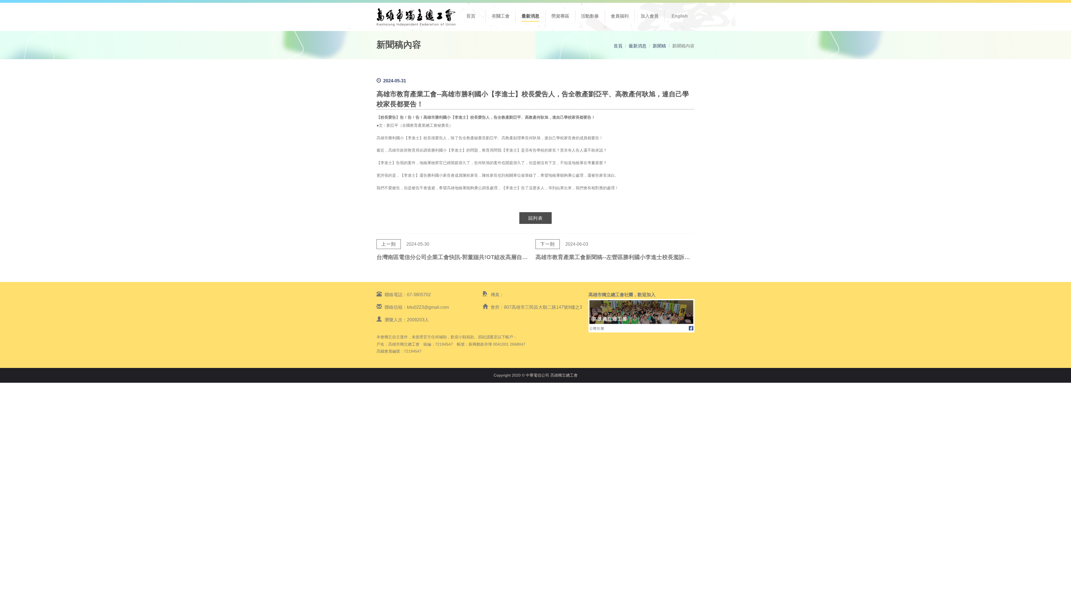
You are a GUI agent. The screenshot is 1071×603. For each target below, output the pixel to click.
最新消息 (638, 46)
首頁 (618, 46)
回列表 (535, 218)
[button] (500, 16)
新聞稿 (659, 46)
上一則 (388, 244)
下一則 (547, 244)
